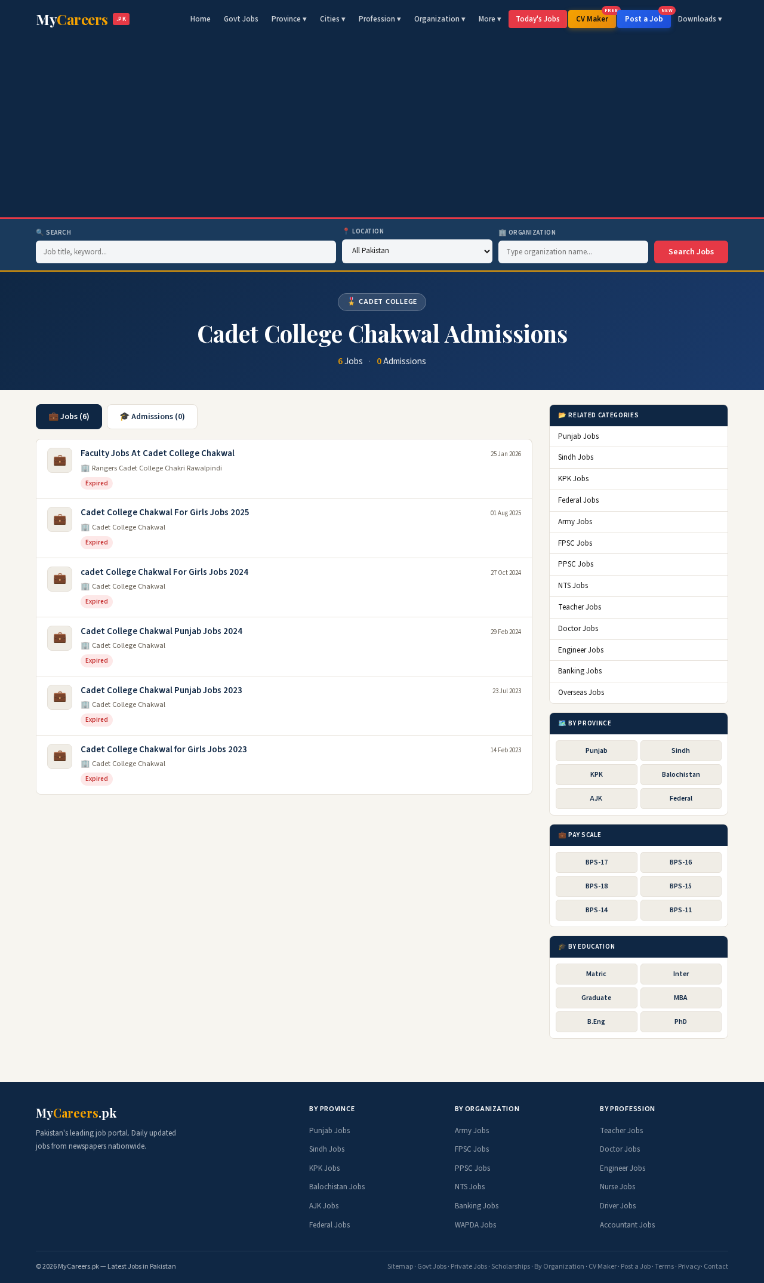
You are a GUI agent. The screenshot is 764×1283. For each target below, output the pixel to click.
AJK (596, 798)
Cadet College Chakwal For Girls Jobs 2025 (165, 512)
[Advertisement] (382, 127)
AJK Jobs (323, 1206)
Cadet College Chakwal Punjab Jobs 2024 (161, 631)
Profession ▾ (380, 19)
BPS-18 (597, 886)
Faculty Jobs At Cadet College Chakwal (158, 453)
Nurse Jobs (617, 1187)
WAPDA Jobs (475, 1225)
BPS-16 (681, 862)
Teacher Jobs (579, 607)
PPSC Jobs (575, 564)
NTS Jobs (573, 585)
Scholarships (510, 1267)
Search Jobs (691, 252)
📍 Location (363, 231)
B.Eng (596, 1022)
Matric (596, 974)
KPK (596, 775)
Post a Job (648, 17)
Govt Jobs (241, 19)
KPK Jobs (573, 478)
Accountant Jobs (627, 1225)
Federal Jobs (578, 500)
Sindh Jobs (575, 457)
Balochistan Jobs (337, 1187)
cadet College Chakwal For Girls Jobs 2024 (164, 572)
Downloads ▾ (700, 19)
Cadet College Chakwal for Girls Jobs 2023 (164, 749)
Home (200, 19)
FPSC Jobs (575, 543)
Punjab (597, 751)
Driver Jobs (618, 1206)
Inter (681, 974)
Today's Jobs (538, 19)
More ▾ (490, 19)
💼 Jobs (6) (69, 417)
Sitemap (400, 1267)
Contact (716, 1267)
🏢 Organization (527, 232)
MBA (681, 998)
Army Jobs (575, 521)
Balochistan (681, 775)
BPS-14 (597, 910)
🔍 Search (53, 232)
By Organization (559, 1267)
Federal (681, 798)
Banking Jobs (580, 671)
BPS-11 (681, 910)
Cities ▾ (333, 19)
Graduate (596, 998)
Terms (664, 1267)
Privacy (689, 1267)
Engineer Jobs (580, 650)
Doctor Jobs (578, 628)
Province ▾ (289, 19)
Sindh (680, 751)
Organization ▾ (440, 19)
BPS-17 (597, 862)
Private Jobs (469, 1267)
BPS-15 (681, 886)
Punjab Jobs (578, 436)
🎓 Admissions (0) (152, 417)
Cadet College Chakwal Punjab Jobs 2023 (161, 690)
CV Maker (596, 17)
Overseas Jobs (581, 692)
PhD (680, 1022)
